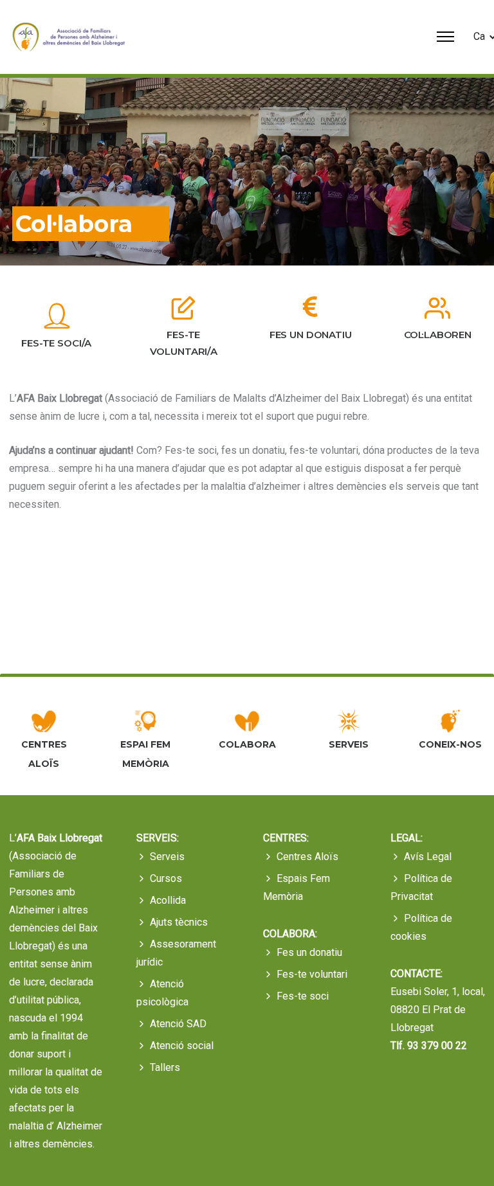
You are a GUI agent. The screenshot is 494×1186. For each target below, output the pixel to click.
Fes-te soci (303, 996)
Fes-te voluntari (312, 974)
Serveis (167, 856)
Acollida (168, 900)
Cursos (166, 878)
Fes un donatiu (309, 952)
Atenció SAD (178, 1024)
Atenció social (182, 1045)
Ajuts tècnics (179, 922)
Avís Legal (428, 856)
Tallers (165, 1067)
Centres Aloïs (307, 856)
